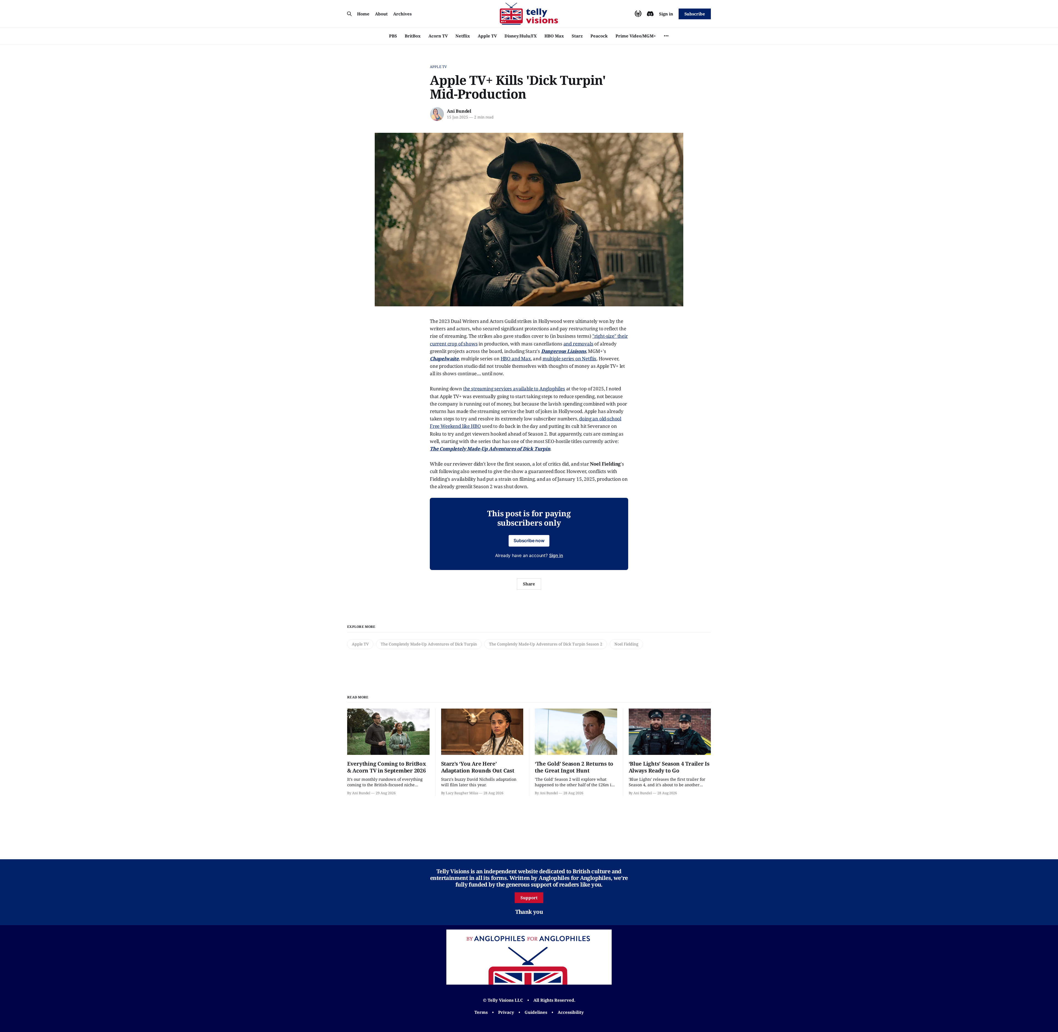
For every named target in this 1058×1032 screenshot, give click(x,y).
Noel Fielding (626, 644)
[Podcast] (638, 13)
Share (529, 584)
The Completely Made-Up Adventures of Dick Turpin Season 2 (545, 644)
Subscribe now (529, 540)
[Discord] (650, 13)
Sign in (666, 14)
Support (529, 897)
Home (363, 14)
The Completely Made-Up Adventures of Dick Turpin (429, 644)
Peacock (599, 36)
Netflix (462, 36)
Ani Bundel (459, 111)
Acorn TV (438, 36)
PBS (393, 36)
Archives (402, 14)
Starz (577, 36)
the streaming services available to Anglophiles (514, 388)
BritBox (413, 36)
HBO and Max (516, 358)
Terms (481, 1012)
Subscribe (694, 14)
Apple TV (487, 36)
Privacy (506, 1012)
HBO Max (554, 36)
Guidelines (536, 1012)
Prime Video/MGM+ (636, 36)
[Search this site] (349, 13)
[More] (666, 35)
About (381, 14)
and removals (578, 344)
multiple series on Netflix (570, 358)
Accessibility (571, 1012)
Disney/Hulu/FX (520, 36)
